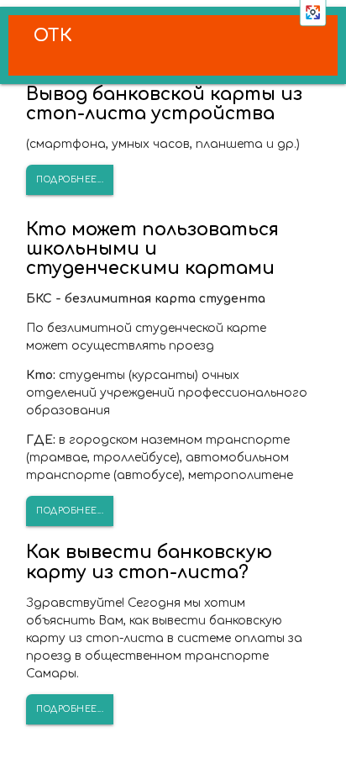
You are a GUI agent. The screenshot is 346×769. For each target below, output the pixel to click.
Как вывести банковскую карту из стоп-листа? (149, 562)
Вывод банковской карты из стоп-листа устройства (164, 104)
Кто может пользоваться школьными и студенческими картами (152, 248)
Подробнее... (69, 179)
